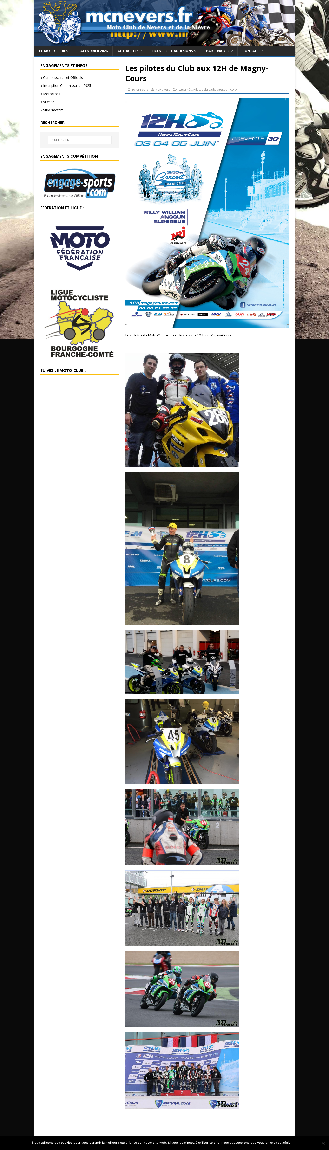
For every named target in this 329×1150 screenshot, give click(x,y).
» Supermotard (52, 110)
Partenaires (217, 50)
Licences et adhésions (172, 50)
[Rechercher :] (79, 140)
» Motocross (50, 93)
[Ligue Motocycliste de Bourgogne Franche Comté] (79, 359)
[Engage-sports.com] (79, 196)
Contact (251, 50)
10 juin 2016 (140, 89)
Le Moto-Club (52, 50)
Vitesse (222, 89)
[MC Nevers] (164, 43)
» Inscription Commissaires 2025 (65, 85)
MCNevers (162, 89)
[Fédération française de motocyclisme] (79, 277)
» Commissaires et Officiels (61, 77)
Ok (295, 1142)
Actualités (128, 50)
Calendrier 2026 (93, 50)
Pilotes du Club (204, 89)
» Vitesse (47, 101)
